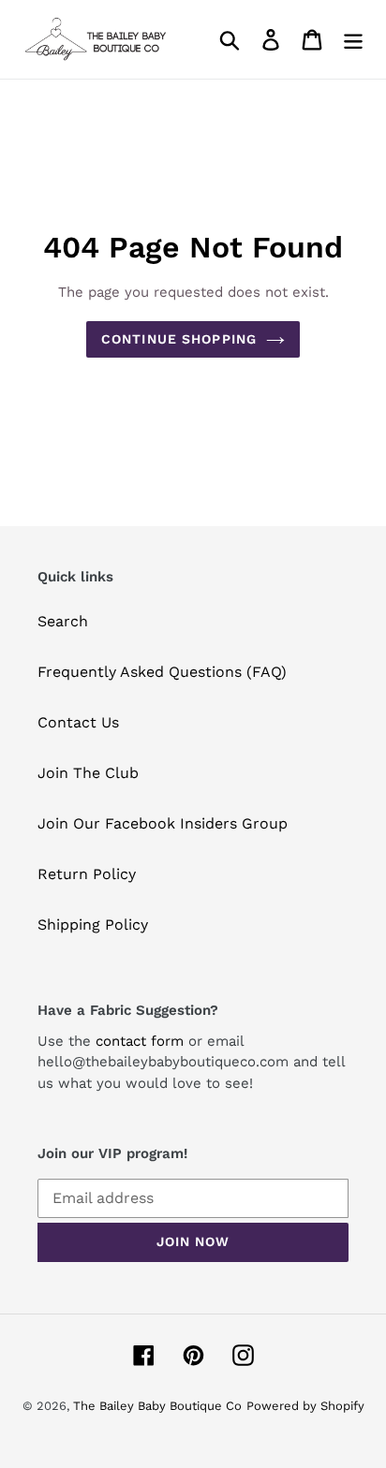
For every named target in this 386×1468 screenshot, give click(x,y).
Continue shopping (179, 338)
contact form (140, 1041)
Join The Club (88, 773)
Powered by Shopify (305, 1406)
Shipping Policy (92, 924)
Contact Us (78, 722)
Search (62, 621)
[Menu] (353, 40)
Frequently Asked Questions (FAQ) (162, 672)
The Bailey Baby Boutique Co (157, 1406)
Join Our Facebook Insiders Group (162, 823)
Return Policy (86, 874)
